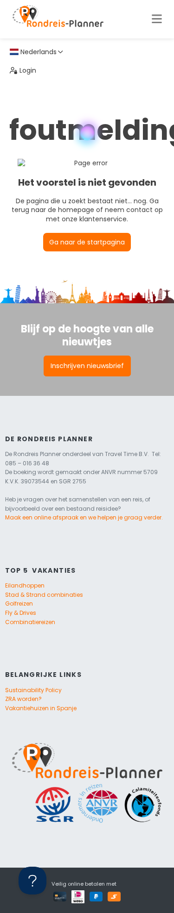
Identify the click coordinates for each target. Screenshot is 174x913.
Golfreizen (19, 603)
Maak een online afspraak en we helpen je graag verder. (84, 517)
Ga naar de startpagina (87, 242)
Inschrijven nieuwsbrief (87, 365)
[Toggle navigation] (157, 19)
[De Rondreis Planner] (58, 19)
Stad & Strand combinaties (44, 595)
